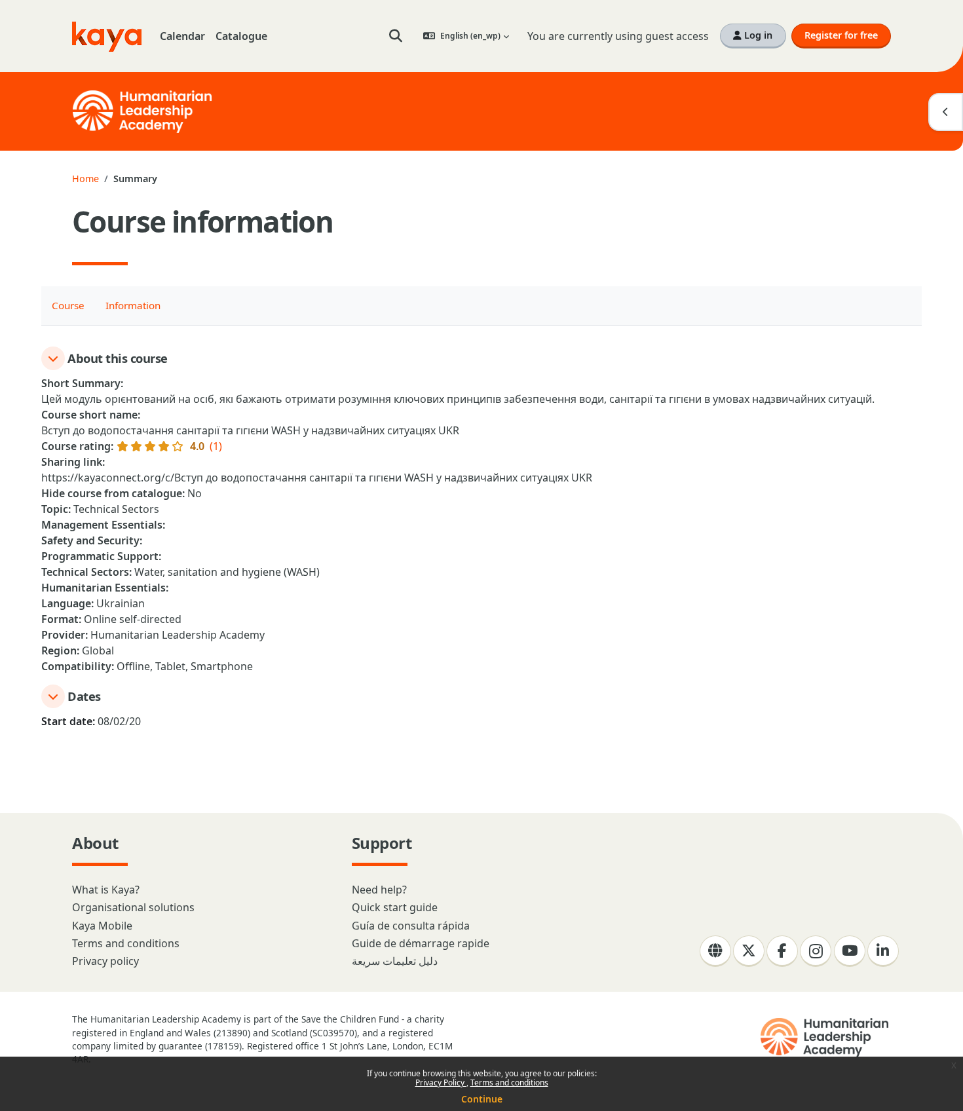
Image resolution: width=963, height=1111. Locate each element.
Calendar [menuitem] (182, 36)
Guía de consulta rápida (411, 925)
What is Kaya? (106, 889)
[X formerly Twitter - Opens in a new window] (749, 951)
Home (85, 178)
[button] (396, 36)
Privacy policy (105, 961)
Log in (757, 35)
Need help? (379, 889)
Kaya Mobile (102, 925)
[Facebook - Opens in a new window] (782, 951)
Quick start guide (395, 907)
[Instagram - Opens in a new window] (815, 951)
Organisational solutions (133, 907)
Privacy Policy (440, 1082)
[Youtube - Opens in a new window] (849, 951)
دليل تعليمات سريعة (395, 961)
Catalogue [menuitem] (241, 36)
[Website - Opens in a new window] (715, 951)
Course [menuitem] (68, 305)
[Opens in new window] (826, 1037)
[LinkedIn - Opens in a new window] (883, 951)
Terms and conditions (509, 1082)
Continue (481, 1099)
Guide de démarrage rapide (420, 943)
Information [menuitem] (132, 305)
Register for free (841, 35)
